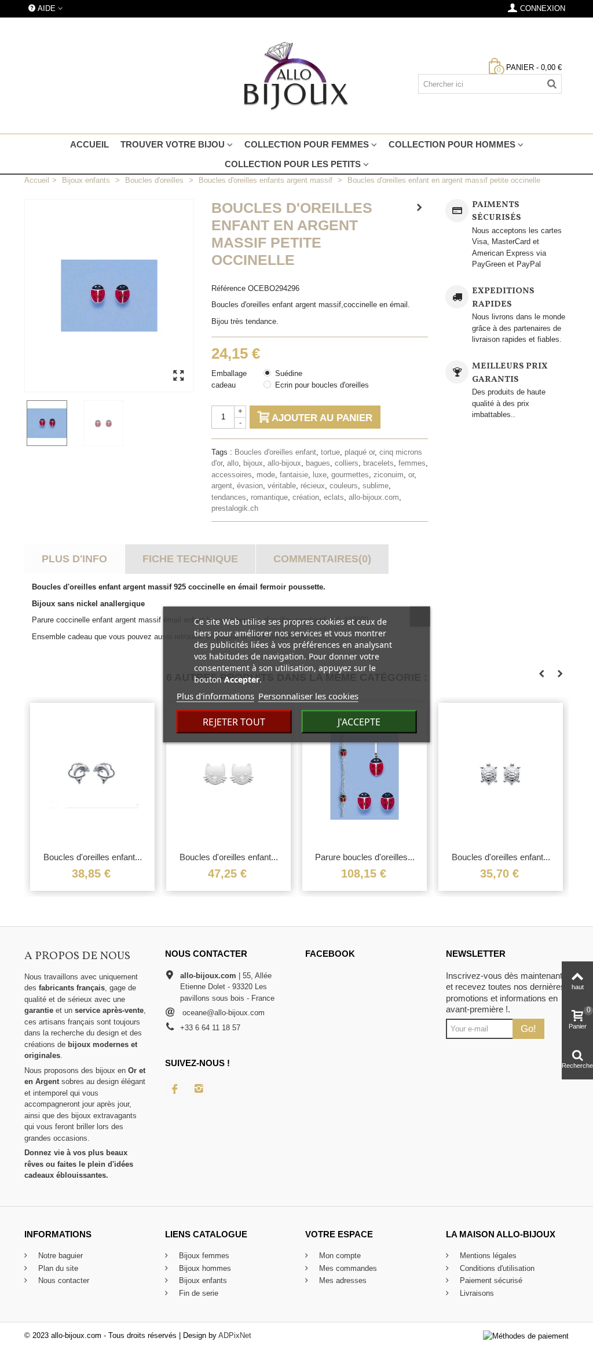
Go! (528, 1028)
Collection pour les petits (293, 164)
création (305, 497)
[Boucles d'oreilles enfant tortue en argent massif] (500, 774)
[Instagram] (199, 1089)
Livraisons (475, 1293)
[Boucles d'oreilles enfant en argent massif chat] (228, 774)
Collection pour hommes (452, 144)
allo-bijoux (284, 463)
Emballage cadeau (229, 379)
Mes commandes (347, 1268)
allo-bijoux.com (374, 497)
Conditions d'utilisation (496, 1268)
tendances (228, 497)
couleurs (344, 485)
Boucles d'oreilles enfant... (92, 857)
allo (233, 463)
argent (221, 485)
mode (266, 474)
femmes (412, 463)
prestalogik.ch (234, 508)
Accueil (89, 144)
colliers (346, 463)
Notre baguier (59, 1255)
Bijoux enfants (202, 1280)
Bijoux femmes (203, 1255)
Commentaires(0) (322, 559)
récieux (313, 485)
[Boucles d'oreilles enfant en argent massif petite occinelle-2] (109, 423)
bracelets (378, 463)
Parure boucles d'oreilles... (365, 857)
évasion (250, 485)
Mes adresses (342, 1280)
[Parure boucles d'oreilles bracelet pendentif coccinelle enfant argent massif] (364, 774)
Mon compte (339, 1255)
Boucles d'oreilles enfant (275, 452)
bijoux (253, 463)
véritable (282, 485)
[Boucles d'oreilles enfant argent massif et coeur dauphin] (92, 774)
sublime (376, 485)
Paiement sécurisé (489, 1280)
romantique (269, 497)
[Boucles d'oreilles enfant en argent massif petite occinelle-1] (53, 423)
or (411, 474)
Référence (228, 288)
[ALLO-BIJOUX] (296, 75)
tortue (330, 452)
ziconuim (389, 474)
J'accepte (359, 722)
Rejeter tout (234, 722)
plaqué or (360, 452)
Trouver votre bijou (172, 144)
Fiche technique (190, 559)
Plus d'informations (215, 696)
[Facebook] (175, 1089)
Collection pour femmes (306, 144)
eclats (334, 497)
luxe (320, 474)
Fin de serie (197, 1293)
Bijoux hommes (204, 1268)
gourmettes (350, 474)
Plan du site (57, 1268)
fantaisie (294, 474)
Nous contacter (62, 1280)
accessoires (231, 474)
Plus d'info (74, 559)
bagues (318, 463)
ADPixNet (234, 1335)
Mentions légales (487, 1255)
